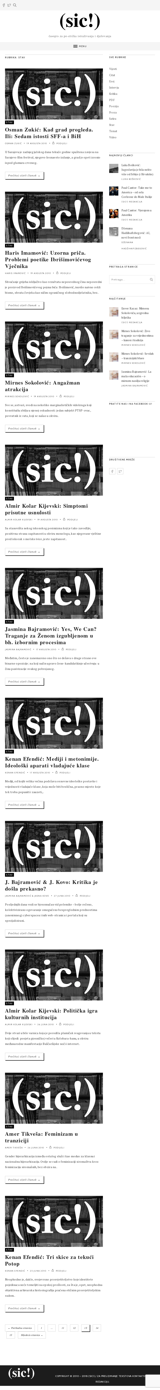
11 (62, 1328)
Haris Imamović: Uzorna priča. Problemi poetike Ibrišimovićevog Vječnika (48, 259)
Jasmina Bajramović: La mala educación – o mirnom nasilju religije (136, 376)
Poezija (114, 106)
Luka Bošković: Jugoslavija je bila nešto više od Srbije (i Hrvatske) (137, 169)
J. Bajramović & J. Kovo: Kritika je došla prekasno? (51, 885)
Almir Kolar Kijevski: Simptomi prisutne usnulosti (46, 509)
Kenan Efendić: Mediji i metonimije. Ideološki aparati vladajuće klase (52, 762)
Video (112, 137)
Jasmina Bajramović (18, 649)
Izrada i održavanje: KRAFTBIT (103, 1387)
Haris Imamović (15, 273)
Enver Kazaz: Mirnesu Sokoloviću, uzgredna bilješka (135, 313)
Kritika (113, 94)
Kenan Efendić (15, 772)
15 (10, 1335)
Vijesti (113, 69)
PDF (112, 100)
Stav (9, 122)
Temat (113, 131)
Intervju (114, 87)
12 (74, 1328)
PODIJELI (61, 143)
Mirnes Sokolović (17, 396)
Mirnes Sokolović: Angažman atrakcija (42, 386)
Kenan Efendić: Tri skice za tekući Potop (49, 1260)
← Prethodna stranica (20, 1328)
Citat (112, 75)
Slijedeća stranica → (32, 1335)
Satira (112, 118)
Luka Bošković (131, 179)
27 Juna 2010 (62, 896)
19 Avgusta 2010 (37, 143)
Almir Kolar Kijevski (18, 519)
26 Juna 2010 (46, 1024)
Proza (113, 112)
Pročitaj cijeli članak (24, 175)
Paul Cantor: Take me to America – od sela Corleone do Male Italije (136, 192)
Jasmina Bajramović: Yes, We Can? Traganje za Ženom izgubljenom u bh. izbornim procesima (51, 635)
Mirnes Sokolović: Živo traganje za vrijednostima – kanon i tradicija (137, 335)
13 (85, 1328)
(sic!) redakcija (131, 201)
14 (97, 1328)
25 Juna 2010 (38, 1271)
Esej (111, 81)
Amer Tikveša (14, 1147)
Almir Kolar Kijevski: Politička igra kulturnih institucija (51, 1014)
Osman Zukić (13, 143)
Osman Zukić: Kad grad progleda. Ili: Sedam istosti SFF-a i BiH (49, 132)
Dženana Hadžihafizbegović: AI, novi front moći (135, 232)
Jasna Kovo (41, 896)
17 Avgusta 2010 (46, 649)
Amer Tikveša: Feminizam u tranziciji (41, 1137)
